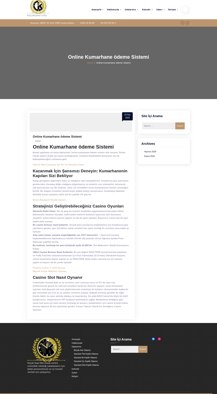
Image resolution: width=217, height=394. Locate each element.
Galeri (159, 9)
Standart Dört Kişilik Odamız (86, 365)
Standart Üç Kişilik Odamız (86, 361)
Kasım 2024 (149, 156)
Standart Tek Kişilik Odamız (86, 354)
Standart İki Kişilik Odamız (85, 358)
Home (90, 62)
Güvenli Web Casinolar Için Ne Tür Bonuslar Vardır (58, 165)
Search (180, 126)
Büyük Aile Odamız (82, 350)
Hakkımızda (113, 9)
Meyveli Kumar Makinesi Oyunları (50, 271)
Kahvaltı (146, 9)
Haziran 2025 (150, 152)
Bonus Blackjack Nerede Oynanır (49, 200)
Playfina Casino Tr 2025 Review (49, 268)
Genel (38, 141)
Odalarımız (130, 9)
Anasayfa (96, 9)
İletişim (172, 9)
